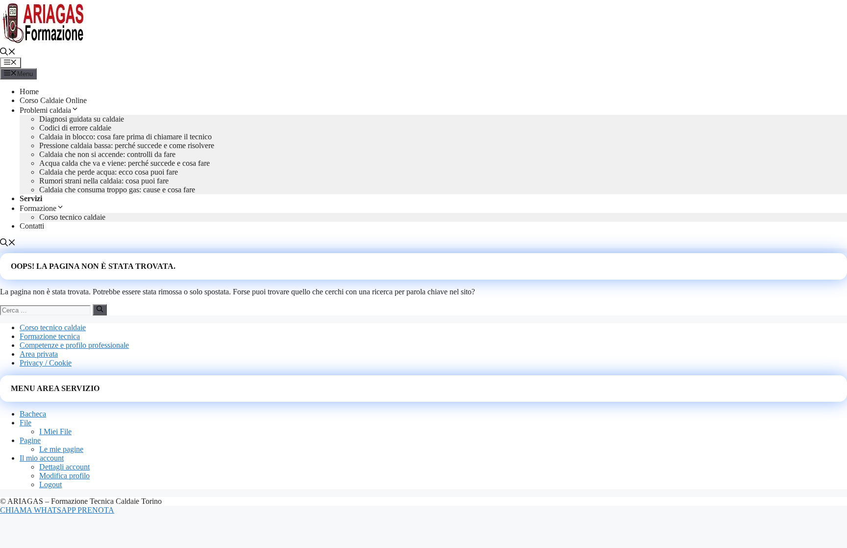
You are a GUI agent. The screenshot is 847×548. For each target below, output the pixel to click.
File (25, 422)
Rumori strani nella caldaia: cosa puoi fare (104, 181)
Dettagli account (64, 467)
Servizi (31, 198)
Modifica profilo (64, 475)
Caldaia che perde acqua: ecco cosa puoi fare (108, 172)
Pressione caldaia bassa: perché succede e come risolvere (126, 145)
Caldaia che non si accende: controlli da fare (107, 154)
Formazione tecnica (50, 336)
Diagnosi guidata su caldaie (81, 119)
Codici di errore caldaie (75, 128)
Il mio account (42, 458)
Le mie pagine (61, 449)
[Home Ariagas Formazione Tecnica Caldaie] (44, 43)
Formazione (38, 208)
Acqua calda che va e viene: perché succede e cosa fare (124, 163)
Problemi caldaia (45, 110)
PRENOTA (95, 510)
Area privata (39, 354)
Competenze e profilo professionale (74, 345)
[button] (8, 53)
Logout (50, 484)
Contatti (32, 226)
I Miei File (55, 431)
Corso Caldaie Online (53, 100)
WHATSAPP (55, 510)
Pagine (30, 440)
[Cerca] (100, 309)
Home (29, 91)
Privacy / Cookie (46, 363)
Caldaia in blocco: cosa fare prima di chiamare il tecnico (125, 136)
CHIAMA (17, 510)
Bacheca (33, 414)
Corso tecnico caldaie (72, 217)
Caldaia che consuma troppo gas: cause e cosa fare (117, 189)
